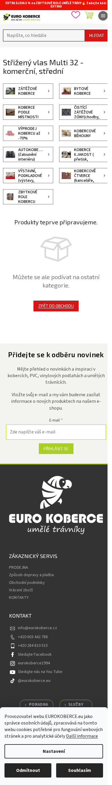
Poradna (38, 705)
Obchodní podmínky (27, 583)
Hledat (96, 35)
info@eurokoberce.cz (37, 628)
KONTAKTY (19, 598)
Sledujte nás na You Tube (40, 672)
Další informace (82, 736)
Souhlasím (79, 770)
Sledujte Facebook (35, 654)
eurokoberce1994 (34, 663)
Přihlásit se (56, 448)
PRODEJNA (18, 568)
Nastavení (54, 751)
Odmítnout (28, 770)
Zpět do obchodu (56, 305)
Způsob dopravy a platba (31, 575)
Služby (75, 705)
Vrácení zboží (21, 590)
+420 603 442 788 (33, 637)
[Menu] (103, 16)
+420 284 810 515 (33, 646)
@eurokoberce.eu (34, 681)
